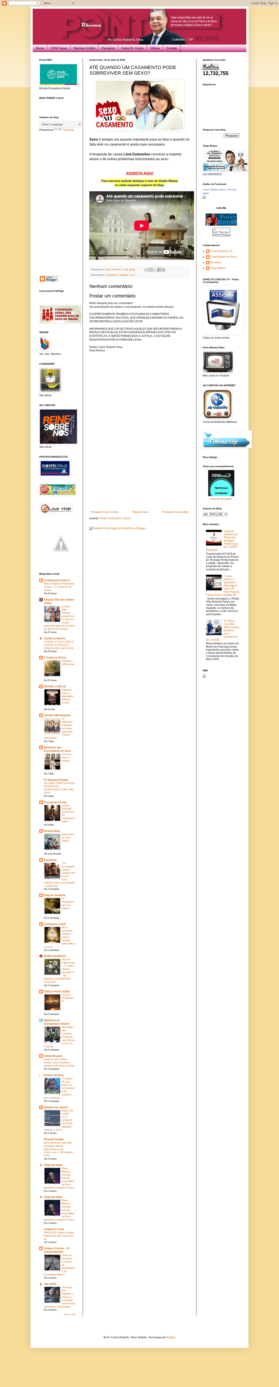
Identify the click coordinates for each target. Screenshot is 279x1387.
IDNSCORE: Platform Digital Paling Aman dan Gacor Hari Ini (59, 1235)
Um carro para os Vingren (67, 757)
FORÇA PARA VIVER (57, 991)
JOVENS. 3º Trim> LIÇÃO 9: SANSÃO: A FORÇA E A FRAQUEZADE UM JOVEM (59, 645)
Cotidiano (124, 275)
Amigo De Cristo (54, 1229)
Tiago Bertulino (53, 1165)
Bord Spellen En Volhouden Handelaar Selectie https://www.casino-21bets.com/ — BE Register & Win (58, 1149)
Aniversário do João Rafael (68, 837)
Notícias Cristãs (84, 48)
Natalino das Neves (56, 1107)
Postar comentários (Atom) (115, 518)
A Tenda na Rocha (55, 657)
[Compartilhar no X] (155, 269)
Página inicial (140, 512)
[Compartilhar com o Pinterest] (163, 269)
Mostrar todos (70, 1314)
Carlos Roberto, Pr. (221, 251)
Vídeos (155, 48)
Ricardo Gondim (54, 1139)
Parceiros (108, 48)
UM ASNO (50, 1284)
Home (40, 48)
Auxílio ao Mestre (54, 638)
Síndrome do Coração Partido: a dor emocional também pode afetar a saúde (59, 1062)
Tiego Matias (218, 268)
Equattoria (50, 859)
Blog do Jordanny (55, 895)
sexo (132, 275)
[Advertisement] (139, 478)
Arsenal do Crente (55, 802)
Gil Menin (216, 262)
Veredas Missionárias (57, 715)
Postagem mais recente (104, 512)
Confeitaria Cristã (55, 924)
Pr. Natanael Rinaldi (56, 779)
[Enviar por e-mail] (147, 269)
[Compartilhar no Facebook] (159, 269)
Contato (171, 48)
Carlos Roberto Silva (214, 189)
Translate (68, 129)
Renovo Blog (52, 831)
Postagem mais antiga (175, 512)
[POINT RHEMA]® (55, 956)
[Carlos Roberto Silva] (204, 197)
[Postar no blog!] (151, 269)
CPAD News (59, 48)
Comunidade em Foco (223, 256)
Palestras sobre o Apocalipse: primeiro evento (68, 696)
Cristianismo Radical (57, 580)
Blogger (170, 1337)
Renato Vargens (54, 1075)
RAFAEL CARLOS (55, 686)
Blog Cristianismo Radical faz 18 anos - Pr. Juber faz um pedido (59, 586)
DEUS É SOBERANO (67, 998)
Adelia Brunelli (53, 1056)
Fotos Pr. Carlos (132, 48)
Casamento (111, 275)
